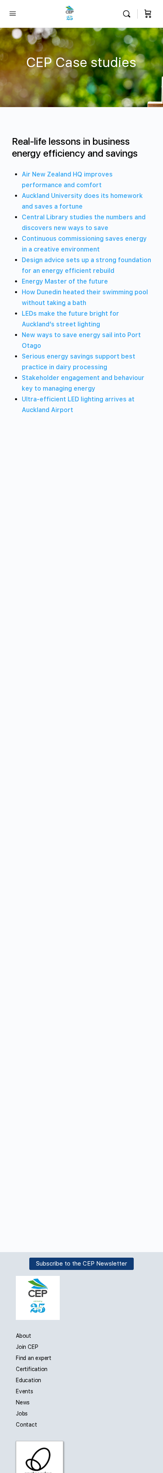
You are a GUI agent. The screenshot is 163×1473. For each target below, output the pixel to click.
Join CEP (27, 1347)
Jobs (22, 1413)
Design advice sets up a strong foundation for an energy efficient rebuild (86, 265)
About (23, 1336)
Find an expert (33, 1358)
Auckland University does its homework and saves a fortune (82, 201)
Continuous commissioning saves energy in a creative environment (84, 244)
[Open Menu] (12, 13)
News (23, 1402)
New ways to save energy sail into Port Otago (81, 340)
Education (28, 1380)
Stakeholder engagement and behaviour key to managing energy (83, 383)
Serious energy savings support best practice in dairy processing (78, 362)
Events (24, 1391)
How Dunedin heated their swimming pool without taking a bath (85, 297)
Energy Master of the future (65, 281)
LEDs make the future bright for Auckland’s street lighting (70, 319)
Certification (31, 1369)
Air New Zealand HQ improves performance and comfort (67, 180)
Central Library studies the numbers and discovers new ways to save (84, 222)
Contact (26, 1424)
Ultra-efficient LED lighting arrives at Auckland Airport (78, 404)
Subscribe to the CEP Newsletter (81, 1264)
